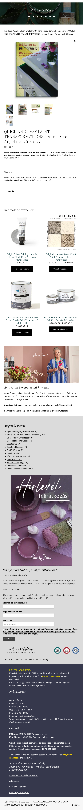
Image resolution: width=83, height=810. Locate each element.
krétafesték (37, 180)
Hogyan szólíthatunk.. (13, 611)
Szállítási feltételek (17, 787)
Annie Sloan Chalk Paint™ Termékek (30, 31)
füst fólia (27, 180)
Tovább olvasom (22, 332)
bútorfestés (18, 180)
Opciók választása (60, 269)
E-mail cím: (8, 620)
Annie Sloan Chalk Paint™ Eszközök (62, 177)
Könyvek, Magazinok (58, 31)
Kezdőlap (8, 31)
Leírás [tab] (11, 191)
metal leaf (47, 180)
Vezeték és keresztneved (15, 603)
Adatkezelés (14, 781)
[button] (75, 41)
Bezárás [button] (76, 805)
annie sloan (42, 177)
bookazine (8, 180)
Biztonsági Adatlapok (19, 792)
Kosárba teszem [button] (22, 269)
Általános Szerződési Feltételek (23, 775)
